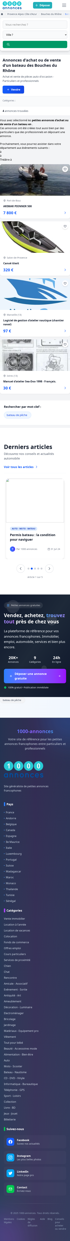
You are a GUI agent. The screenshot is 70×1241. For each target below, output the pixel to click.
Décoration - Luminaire (18, 1007)
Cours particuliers (15, 954)
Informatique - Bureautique (21, 1084)
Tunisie (10, 895)
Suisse (10, 865)
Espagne (11, 836)
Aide (42, 1218)
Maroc (10, 877)
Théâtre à (6, 159)
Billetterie (10, 1119)
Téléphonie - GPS (14, 1090)
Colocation (10, 936)
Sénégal (11, 901)
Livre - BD (9, 1107)
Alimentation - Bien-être (18, 1054)
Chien (7, 966)
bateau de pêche (17, 415)
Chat (7, 972)
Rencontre (10, 978)
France (10, 812)
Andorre (11, 818)
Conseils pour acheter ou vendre (60, 1223)
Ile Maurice (13, 842)
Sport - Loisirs (12, 1096)
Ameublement (12, 1001)
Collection (10, 1102)
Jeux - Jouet (10, 1113)
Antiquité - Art (12, 995)
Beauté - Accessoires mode (20, 1048)
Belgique (11, 824)
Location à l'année (15, 924)
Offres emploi (12, 948)
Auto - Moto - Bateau (23, 528)
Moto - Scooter (13, 1066)
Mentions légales (9, 1220)
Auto (7, 1060)
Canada (10, 830)
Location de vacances (17, 930)
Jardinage (10, 1025)
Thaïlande (12, 889)
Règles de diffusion (32, 1222)
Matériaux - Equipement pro (21, 1031)
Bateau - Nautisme (15, 1072)
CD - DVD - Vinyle (14, 1078)
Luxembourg (14, 853)
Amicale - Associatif (16, 983)
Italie (9, 848)
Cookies (21, 1218)
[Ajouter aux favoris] (65, 169)
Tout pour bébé (13, 1042)
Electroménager (14, 1013)
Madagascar (13, 871)
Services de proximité (17, 960)
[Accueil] (2, 14)
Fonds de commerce (16, 942)
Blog (50, 1218)
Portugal (11, 859)
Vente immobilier (14, 918)
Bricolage (9, 1019)
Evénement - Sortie (15, 989)
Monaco (11, 883)
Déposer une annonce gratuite (31, 676)
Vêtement (10, 1037)
